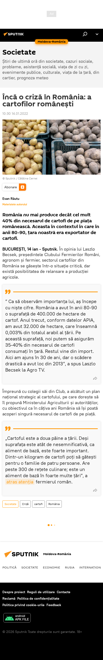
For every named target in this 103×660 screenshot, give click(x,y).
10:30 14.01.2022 (15, 113)
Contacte (63, 592)
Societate (10, 504)
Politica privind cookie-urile (23, 605)
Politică (9, 567)
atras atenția (19, 482)
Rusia (69, 567)
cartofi (38, 504)
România (54, 504)
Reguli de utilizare (41, 592)
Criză (25, 504)
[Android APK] (17, 618)
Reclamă (8, 598)
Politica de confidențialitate (38, 598)
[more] (95, 378)
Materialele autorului (14, 204)
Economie (51, 567)
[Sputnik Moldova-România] (14, 36)
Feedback (53, 605)
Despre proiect (13, 592)
